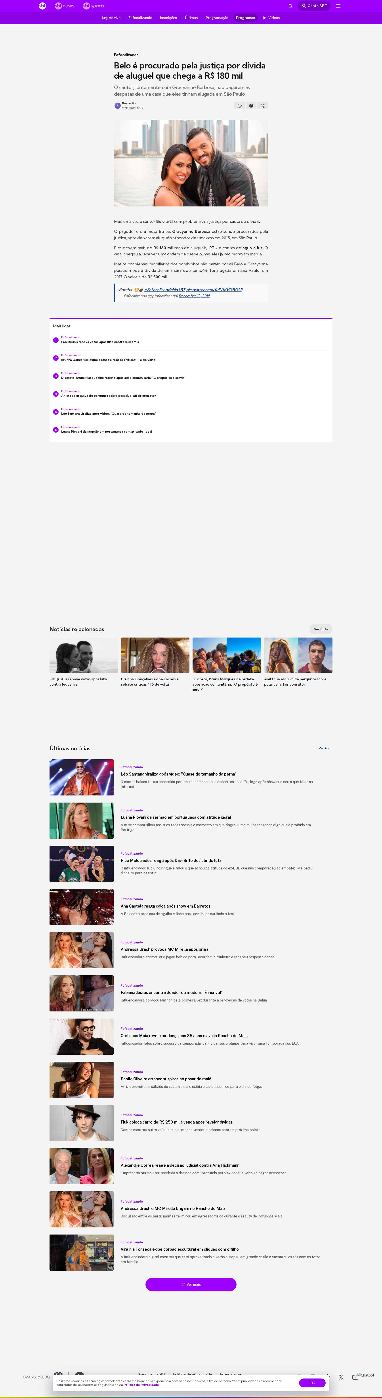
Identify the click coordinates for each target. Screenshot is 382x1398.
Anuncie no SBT (152, 1374)
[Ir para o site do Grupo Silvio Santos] (46, 1377)
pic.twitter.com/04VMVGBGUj (214, 289)
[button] (84, 669)
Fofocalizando (126, 54)
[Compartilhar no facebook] (251, 105)
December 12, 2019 (194, 296)
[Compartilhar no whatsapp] (239, 105)
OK (312, 1383)
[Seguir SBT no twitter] (341, 1377)
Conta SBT (317, 6)
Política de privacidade (192, 1374)
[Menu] (338, 6)
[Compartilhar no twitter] (262, 105)
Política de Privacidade (141, 1385)
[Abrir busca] (290, 6)
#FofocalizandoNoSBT (164, 289)
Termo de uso (230, 1374)
